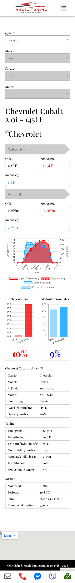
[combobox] (37, 40)
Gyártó (9, 33)
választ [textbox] (13, 40)
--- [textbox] (11, 58)
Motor (9, 87)
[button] (63, 7)
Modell (9, 51)
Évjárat (10, 69)
